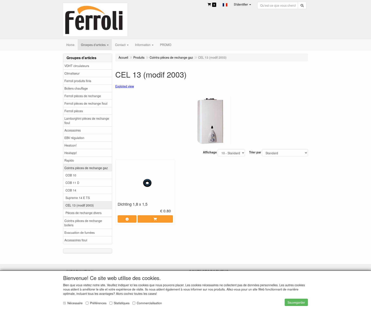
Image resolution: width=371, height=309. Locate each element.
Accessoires (72, 130)
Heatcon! (70, 145)
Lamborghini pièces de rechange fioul (86, 120)
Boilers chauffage (76, 88)
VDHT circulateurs (76, 66)
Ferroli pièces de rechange (82, 96)
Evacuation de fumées (79, 232)
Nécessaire (75, 303)
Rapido (69, 160)
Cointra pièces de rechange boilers (83, 223)
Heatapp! (70, 153)
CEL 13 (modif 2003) (79, 205)
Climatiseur (72, 73)
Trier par (255, 152)
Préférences (98, 303)
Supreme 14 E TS (77, 198)
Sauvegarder (296, 302)
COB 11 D (72, 183)
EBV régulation (74, 138)
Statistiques (121, 303)
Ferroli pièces (73, 111)
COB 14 (70, 190)
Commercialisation (149, 303)
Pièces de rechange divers (83, 213)
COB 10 (70, 175)
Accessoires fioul (75, 240)
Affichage (210, 152)
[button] (225, 4)
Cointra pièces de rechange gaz (86, 168)
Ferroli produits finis (77, 81)
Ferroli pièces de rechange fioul (85, 103)
